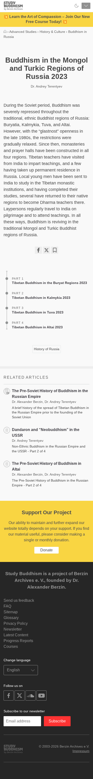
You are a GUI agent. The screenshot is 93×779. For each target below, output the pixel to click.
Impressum (80, 751)
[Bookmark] (54, 250)
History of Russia (46, 349)
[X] (46, 250)
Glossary (11, 618)
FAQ (7, 606)
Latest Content (16, 635)
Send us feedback (19, 600)
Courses (11, 646)
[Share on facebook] (38, 250)
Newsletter (13, 629)
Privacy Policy (16, 623)
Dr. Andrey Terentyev (46, 86)
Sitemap (11, 612)
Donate (46, 550)
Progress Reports (18, 641)
